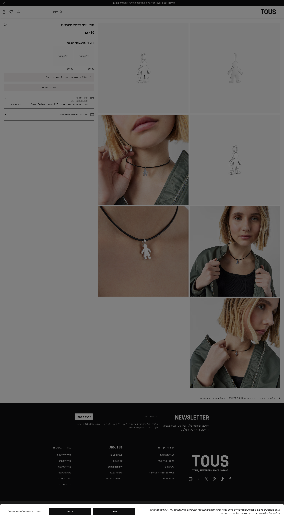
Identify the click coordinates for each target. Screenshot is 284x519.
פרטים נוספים (228, 513)
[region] (142, 511)
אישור (114, 511)
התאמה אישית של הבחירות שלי (25, 511)
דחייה (70, 511)
